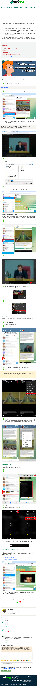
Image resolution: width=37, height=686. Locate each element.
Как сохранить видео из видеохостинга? (11, 54)
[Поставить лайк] (17, 601)
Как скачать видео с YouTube (11, 559)
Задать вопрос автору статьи (9, 56)
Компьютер (5, 45)
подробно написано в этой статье (26, 375)
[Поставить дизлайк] (20, 601)
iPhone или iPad (6, 52)
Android (4, 50)
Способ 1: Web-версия (9, 47)
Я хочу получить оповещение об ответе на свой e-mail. (12, 665)
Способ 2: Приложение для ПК (11, 48)
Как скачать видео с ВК (9, 557)
